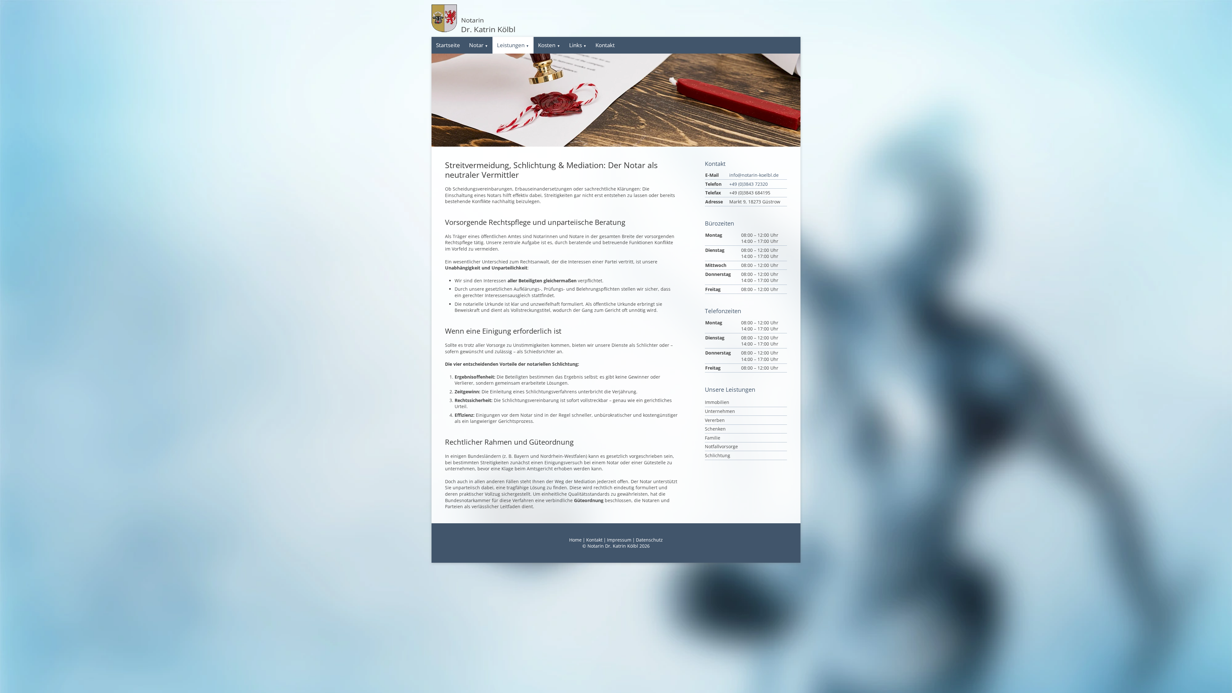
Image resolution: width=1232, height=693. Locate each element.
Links (575, 45)
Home (575, 540)
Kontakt (605, 45)
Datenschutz (649, 540)
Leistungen (511, 45)
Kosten (546, 45)
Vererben (715, 420)
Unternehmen (720, 411)
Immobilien (717, 402)
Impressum (619, 540)
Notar (476, 45)
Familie (712, 438)
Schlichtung (717, 455)
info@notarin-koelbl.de (754, 175)
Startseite (448, 45)
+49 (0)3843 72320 (748, 184)
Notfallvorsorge (721, 446)
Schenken (715, 429)
